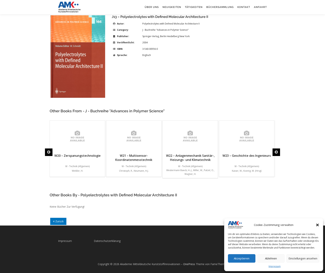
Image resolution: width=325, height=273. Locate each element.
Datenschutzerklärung (107, 241)
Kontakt (243, 7)
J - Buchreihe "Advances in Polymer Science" (165, 29)
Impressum (275, 266)
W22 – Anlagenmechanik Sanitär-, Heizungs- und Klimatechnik (190, 158)
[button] (317, 225)
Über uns (152, 7)
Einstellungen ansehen (303, 258)
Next (276, 152)
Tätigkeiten (194, 7)
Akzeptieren (241, 258)
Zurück (59, 221)
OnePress (189, 264)
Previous (48, 152)
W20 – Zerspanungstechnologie (77, 156)
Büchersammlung (220, 7)
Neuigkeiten (171, 7)
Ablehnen (271, 258)
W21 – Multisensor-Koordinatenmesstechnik (133, 158)
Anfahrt (260, 7)
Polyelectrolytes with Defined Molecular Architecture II (171, 23)
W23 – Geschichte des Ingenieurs (246, 156)
